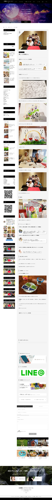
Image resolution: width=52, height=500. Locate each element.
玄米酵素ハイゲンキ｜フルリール (8, 2)
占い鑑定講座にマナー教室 (32, 457)
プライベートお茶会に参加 (21, 457)
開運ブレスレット (6, 104)
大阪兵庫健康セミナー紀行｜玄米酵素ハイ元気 (12, 159)
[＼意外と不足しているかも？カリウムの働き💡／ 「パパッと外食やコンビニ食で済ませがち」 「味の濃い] (5, 231)
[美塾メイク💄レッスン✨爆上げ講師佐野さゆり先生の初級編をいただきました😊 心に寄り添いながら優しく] (13, 235)
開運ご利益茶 (5, 94)
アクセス (46, 2)
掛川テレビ (5, 100)
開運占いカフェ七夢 (6, 115)
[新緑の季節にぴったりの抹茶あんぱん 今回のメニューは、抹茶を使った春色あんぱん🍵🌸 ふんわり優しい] (13, 231)
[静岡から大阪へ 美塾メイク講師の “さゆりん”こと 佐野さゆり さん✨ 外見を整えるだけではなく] (9, 235)
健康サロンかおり (6, 114)
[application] (9, 249)
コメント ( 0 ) (25, 406)
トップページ (16, 2)
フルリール (23, 394)
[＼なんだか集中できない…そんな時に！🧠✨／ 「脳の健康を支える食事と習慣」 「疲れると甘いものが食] (9, 227)
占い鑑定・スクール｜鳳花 (28, 2)
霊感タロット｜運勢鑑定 (6, 145)
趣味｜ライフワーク (22, 52)
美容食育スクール (6, 97)
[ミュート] (12, 251)
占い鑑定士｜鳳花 (6, 95)
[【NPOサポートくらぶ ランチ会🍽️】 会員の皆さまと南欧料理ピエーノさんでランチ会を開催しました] (9, 231)
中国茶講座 (40, 447)
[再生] (4, 251)
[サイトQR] (8, 198)
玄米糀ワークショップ (7, 93)
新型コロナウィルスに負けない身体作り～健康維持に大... (12, 125)
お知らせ (42, 2)
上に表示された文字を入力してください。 (21, 431)
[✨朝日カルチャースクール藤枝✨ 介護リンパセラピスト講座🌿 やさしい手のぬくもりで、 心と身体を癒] (5, 235)
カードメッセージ (6, 96)
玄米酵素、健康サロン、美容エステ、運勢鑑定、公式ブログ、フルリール (27, 394)
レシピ (4, 102)
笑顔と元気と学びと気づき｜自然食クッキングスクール (12, 130)
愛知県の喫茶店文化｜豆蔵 (32, 447)
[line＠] (8, 212)
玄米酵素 (5, 99)
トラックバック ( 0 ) (40, 406)
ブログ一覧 (34, 2)
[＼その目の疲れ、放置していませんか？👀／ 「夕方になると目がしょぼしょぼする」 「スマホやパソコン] (13, 227)
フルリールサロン (21, 2)
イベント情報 (38, 2)
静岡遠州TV (5, 103)
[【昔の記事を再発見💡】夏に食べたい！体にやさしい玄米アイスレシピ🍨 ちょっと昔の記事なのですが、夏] (5, 227)
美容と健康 (5, 101)
